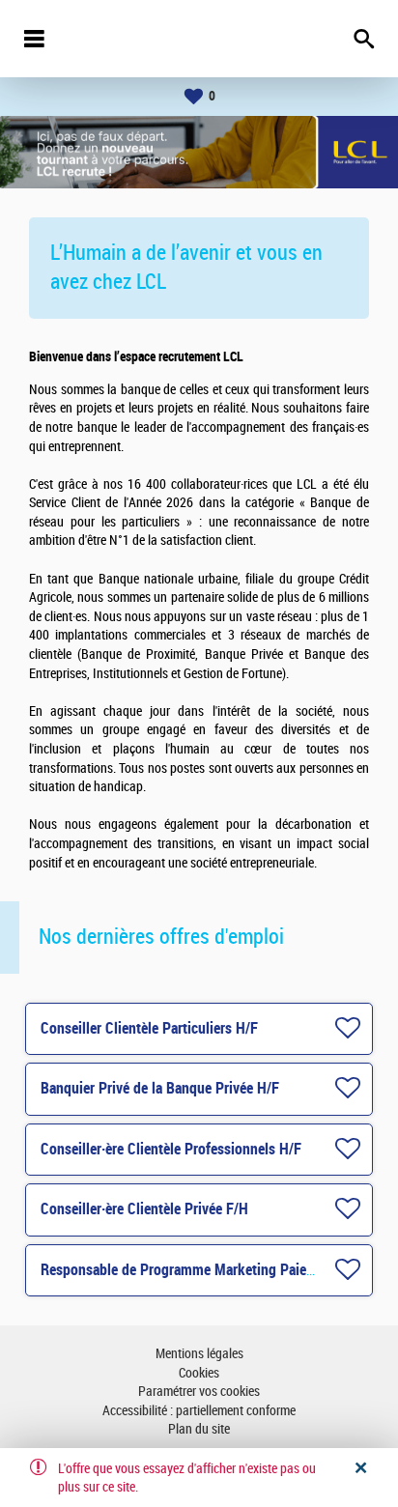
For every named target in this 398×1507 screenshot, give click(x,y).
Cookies (199, 1373)
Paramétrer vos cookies (199, 1391)
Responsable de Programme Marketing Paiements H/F (205, 1270)
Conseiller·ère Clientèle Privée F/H (144, 1209)
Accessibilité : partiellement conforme (199, 1411)
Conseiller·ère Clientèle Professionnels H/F (171, 1149)
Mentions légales (199, 1354)
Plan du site (199, 1429)
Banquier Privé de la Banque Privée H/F (160, 1088)
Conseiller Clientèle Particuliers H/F (149, 1028)
